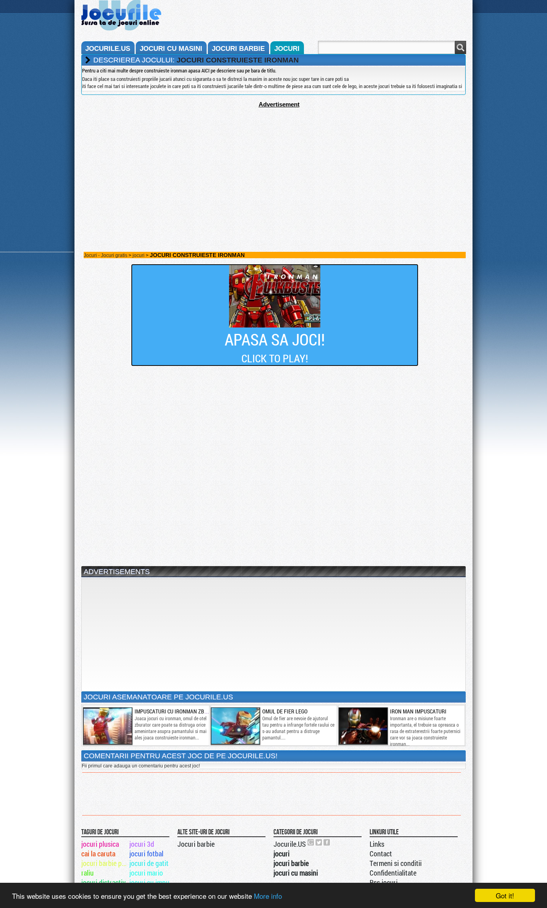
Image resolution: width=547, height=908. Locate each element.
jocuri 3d (141, 844)
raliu (87, 873)
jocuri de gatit (149, 863)
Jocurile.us (107, 48)
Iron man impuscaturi (418, 711)
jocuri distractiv (103, 882)
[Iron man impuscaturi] (363, 725)
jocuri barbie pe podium (104, 863)
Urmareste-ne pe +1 (311, 842)
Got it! (505, 895)
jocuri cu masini (171, 48)
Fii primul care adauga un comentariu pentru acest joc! (141, 766)
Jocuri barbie (196, 844)
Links (377, 844)
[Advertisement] (273, 164)
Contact (381, 853)
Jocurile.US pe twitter (319, 842)
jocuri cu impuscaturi (152, 882)
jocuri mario (146, 873)
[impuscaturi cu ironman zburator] (107, 725)
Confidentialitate (393, 873)
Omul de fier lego (285, 711)
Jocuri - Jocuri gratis (105, 255)
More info (268, 896)
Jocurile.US (290, 844)
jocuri (287, 48)
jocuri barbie (238, 48)
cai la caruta (98, 853)
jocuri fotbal (146, 853)
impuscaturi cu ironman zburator (179, 711)
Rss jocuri (384, 882)
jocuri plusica (100, 844)
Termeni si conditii (396, 863)
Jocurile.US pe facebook (327, 842)
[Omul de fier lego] (235, 725)
